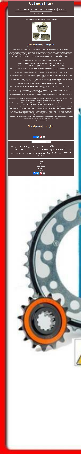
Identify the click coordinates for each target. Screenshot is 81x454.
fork (34, 153)
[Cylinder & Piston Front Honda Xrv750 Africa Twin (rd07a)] (41, 31)
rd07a (11, 147)
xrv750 (63, 146)
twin (54, 152)
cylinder (17, 147)
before (52, 150)
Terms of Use (41, 168)
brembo (18, 153)
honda (67, 152)
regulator (39, 153)
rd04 (51, 146)
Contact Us (41, 163)
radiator (57, 147)
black (29, 147)
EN (40, 170)
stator (12, 153)
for (42, 146)
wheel (57, 150)
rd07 (62, 149)
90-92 (46, 147)
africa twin (33, 150)
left (33, 147)
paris (59, 153)
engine (37, 147)
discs (48, 153)
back (11, 150)
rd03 (21, 149)
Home (41, 161)
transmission (69, 150)
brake (29, 153)
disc (44, 153)
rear (23, 153)
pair (15, 150)
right (39, 150)
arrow (70, 147)
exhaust (45, 149)
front (26, 149)
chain (41, 155)
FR (42, 170)
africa (23, 146)
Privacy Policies (41, 166)
